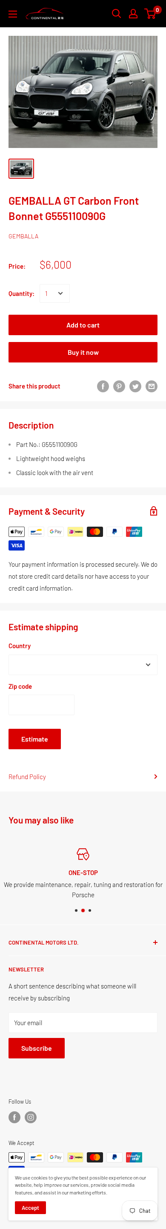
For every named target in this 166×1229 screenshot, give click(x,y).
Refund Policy (27, 776)
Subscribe (36, 1048)
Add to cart (83, 325)
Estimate (34, 739)
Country (20, 645)
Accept (30, 1207)
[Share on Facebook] (103, 386)
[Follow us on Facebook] (14, 1117)
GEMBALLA (23, 236)
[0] (150, 14)
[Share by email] (151, 386)
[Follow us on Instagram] (31, 1117)
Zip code (20, 686)
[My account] (133, 13)
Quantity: (21, 293)
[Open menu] (13, 14)
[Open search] (116, 13)
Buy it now (83, 352)
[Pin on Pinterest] (119, 386)
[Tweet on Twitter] (135, 386)
